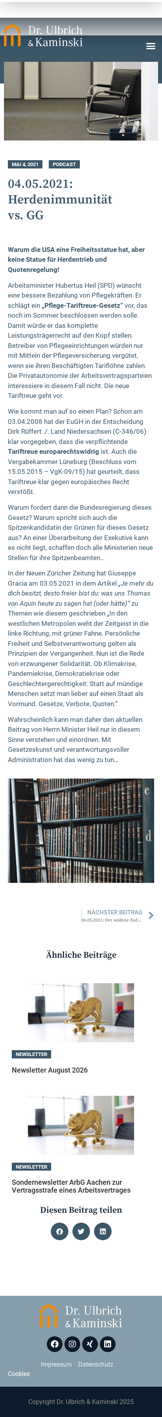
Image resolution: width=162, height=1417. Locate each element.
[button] (151, 46)
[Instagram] (72, 1344)
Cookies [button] (19, 1374)
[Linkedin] (108, 1344)
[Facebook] (55, 1344)
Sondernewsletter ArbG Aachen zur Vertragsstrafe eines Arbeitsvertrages (71, 1186)
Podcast (64, 164)
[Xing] (90, 1344)
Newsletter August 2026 (50, 1070)
